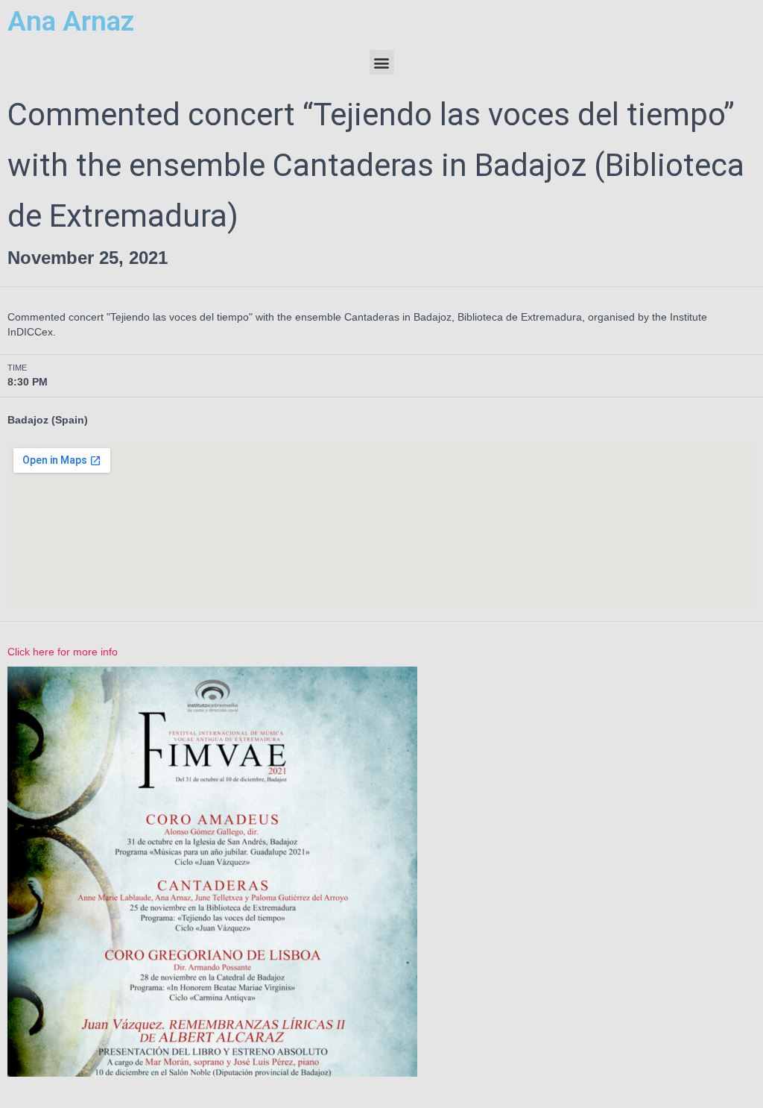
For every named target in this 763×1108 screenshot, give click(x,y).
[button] (382, 62)
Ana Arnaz (70, 21)
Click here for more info (62, 652)
